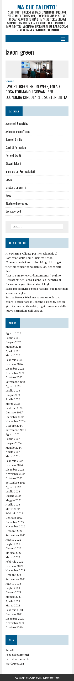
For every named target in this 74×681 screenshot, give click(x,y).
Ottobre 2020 (14, 627)
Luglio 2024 (13, 439)
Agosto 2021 (13, 583)
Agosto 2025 (13, 386)
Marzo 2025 (13, 404)
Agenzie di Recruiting (17, 124)
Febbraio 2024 (14, 461)
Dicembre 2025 (15, 368)
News (8, 195)
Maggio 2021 (14, 597)
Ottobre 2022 (14, 531)
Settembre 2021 (16, 579)
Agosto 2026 (13, 333)
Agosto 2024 (13, 434)
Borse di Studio (14, 139)
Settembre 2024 (16, 430)
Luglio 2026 (13, 338)
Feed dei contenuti (17, 654)
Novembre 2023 (15, 474)
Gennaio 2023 (14, 518)
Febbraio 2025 (14, 408)
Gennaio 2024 (14, 465)
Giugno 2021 (13, 592)
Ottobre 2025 (14, 377)
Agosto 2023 (13, 487)
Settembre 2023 (16, 482)
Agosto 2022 (13, 539)
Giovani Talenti (13, 163)
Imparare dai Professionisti (20, 172)
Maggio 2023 (14, 500)
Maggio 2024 (14, 447)
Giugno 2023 (13, 496)
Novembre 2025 (15, 373)
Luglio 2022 (13, 544)
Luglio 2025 (13, 390)
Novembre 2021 (15, 570)
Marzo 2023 (13, 509)
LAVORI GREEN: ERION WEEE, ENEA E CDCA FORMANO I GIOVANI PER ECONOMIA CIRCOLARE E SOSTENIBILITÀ (36, 91)
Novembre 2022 (15, 526)
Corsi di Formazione (16, 148)
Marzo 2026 (13, 355)
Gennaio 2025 (14, 412)
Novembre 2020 (15, 623)
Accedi (10, 650)
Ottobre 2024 (14, 425)
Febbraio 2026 (14, 360)
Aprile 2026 (13, 351)
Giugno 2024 (13, 443)
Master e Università (16, 187)
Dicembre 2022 (15, 522)
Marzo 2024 (13, 456)
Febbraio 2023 (14, 513)
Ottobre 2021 (14, 575)
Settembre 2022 (16, 535)
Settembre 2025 (16, 382)
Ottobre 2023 (14, 478)
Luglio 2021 (13, 588)
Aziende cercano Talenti (18, 132)
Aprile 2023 (13, 504)
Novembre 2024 (15, 421)
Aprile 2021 (13, 601)
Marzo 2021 (13, 605)
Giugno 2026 (13, 342)
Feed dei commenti (17, 659)
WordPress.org (15, 663)
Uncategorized (13, 211)
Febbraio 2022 (14, 561)
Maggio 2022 (14, 553)
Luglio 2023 (13, 491)
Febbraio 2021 (14, 610)
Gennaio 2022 (14, 566)
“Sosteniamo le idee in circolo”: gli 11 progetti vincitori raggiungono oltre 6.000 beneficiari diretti (34, 266)
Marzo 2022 (13, 557)
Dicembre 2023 (15, 469)
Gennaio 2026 (14, 364)
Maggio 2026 (14, 346)
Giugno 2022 (13, 548)
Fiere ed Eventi (13, 155)
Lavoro (10, 81)
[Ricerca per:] (37, 226)
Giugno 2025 (13, 395)
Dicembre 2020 (15, 618)
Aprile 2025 (13, 399)
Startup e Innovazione (17, 203)
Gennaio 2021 (14, 614)
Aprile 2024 (13, 452)
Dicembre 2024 (15, 417)
